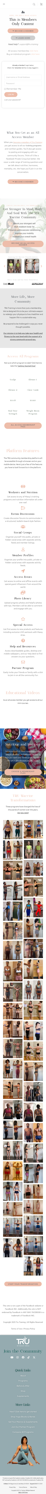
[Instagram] (17, 1357)
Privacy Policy (29, 1329)
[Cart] (41, 4)
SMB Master (25, 1492)
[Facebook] (23, 1357)
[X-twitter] (34, 1357)
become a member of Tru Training (27, 142)
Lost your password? (12, 100)
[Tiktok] (28, 1357)
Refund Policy (33, 1487)
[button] (4, 266)
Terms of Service (23, 1487)
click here (34, 51)
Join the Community (23, 1351)
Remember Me (13, 88)
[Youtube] (12, 1357)
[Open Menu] (3, 4)
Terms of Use (16, 1329)
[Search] (35, 4)
